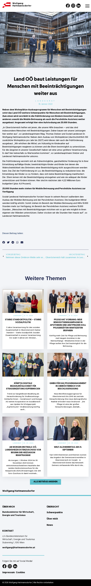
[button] (3, 242)
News (50, 525)
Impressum (8, 572)
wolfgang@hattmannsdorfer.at (18, 548)
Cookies (20, 572)
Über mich (52, 519)
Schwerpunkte (55, 512)
